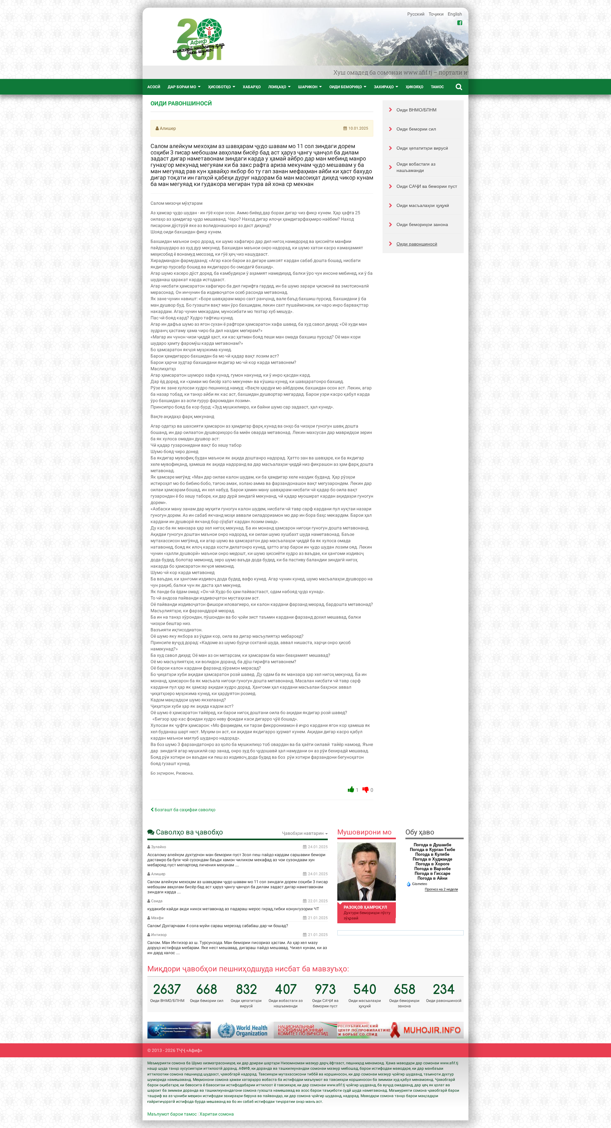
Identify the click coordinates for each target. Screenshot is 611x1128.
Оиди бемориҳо (345, 87)
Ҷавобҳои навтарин (303, 833)
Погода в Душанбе (432, 844)
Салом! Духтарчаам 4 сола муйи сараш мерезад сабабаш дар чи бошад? (217, 925)
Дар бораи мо (182, 87)
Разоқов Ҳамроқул (365, 907)
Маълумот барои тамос (172, 1114)
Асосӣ (153, 87)
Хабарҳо (252, 87)
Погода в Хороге (432, 864)
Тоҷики (437, 14)
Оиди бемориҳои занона (422, 224)
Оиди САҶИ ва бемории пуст (427, 186)
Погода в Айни (432, 878)
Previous (160, 1030)
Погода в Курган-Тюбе (432, 849)
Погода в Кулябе (432, 854)
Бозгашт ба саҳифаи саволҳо (184, 809)
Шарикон (307, 87)
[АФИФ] (198, 39)
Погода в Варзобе (432, 868)
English (455, 14)
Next (451, 1030)
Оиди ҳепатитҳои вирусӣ (422, 148)
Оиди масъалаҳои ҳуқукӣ (423, 205)
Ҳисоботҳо (219, 87)
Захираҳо (384, 87)
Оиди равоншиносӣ (417, 243)
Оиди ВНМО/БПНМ (417, 109)
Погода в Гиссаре (432, 873)
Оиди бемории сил (416, 128)
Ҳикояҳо (414, 87)
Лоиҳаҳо (277, 87)
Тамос (437, 87)
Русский (416, 14)
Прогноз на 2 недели (441, 889)
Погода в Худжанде (432, 859)
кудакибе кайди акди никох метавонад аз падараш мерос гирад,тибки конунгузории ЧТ (233, 908)
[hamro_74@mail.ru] (366, 871)
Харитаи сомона (217, 1114)
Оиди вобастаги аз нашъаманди (416, 167)
